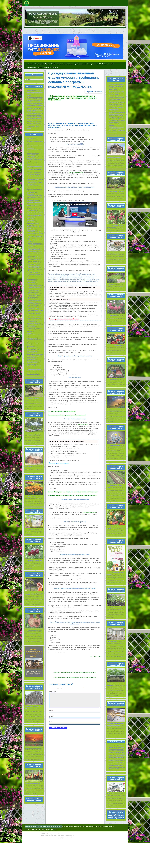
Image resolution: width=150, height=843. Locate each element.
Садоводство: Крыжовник (34, 303)
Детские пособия (31, 357)
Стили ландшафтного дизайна (35, 212)
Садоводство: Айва (33, 292)
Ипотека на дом (69, 64)
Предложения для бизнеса (33, 223)
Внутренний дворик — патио (34, 202)
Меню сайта (30, 218)
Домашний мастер (31, 154)
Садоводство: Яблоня (33, 318)
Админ (99, 656)
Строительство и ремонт (35, 67)
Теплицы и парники (33, 272)
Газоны (28, 140)
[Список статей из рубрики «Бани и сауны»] (34, 459)
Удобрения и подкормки (33, 323)
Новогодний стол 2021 (94, 64)
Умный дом (29, 331)
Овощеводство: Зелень (34, 248)
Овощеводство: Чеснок (34, 269)
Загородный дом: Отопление (34, 169)
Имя (51, 710)
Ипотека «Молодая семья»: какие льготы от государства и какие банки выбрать (73, 492)
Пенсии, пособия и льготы (34, 365)
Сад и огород (30, 225)
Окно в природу (31, 194)
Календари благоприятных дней (35, 185)
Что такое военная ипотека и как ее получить (62, 411)
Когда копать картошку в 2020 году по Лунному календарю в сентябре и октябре (116, 92)
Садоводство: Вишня (33, 295)
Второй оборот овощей (34, 231)
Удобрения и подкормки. (35, 630)
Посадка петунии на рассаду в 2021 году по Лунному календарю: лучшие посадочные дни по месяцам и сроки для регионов (35, 125)
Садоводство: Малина (33, 305)
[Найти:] (34, 79)
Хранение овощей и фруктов (35, 275)
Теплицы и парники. (33, 434)
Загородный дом (31, 158)
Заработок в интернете (33, 360)
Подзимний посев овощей (34, 270)
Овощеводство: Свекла (34, 266)
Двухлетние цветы (32, 347)
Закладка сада (32, 284)
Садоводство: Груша (33, 297)
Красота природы (80, 64)
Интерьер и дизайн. (112, 641)
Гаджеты (29, 333)
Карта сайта (47, 67)
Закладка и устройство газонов (35, 141)
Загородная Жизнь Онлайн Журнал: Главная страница (45, 64)
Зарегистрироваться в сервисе (59, 463)
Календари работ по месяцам (34, 189)
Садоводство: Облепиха (34, 306)
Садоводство (30, 280)
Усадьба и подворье (32, 338)
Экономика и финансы (33, 374)
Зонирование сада (32, 210)
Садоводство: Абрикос (33, 290)
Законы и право (31, 359)
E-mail (51, 716)
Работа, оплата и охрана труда (35, 370)
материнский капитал (90, 512)
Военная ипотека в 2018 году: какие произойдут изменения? (67, 415)
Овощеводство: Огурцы (34, 259)
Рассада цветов (31, 352)
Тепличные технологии (34, 274)
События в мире (31, 326)
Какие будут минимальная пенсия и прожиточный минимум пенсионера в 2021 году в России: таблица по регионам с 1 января (117, 765)
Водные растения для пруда (34, 205)
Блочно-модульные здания (35, 176)
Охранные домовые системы (34, 334)
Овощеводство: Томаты (34, 267)
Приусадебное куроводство (34, 339)
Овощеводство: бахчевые (34, 243)
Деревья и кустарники (32, 208)
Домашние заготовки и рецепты (35, 149)
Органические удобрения (34, 324)
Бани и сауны (30, 138)
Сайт (50, 722)
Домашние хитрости (32, 156)
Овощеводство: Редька (34, 262)
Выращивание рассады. (116, 607)
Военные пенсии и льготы (34, 369)
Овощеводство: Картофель (35, 252)
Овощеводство (31, 230)
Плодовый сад (31, 282)
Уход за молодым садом (35, 285)
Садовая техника (31, 279)
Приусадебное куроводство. (33, 783)
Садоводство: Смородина (34, 313)
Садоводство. (114, 315)
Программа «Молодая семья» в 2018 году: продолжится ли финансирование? (72, 495)
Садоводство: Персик (33, 308)
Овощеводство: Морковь (34, 257)
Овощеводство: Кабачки (34, 249)
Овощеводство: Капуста (34, 251)
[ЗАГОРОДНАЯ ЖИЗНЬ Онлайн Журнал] (35, 3)
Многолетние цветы (32, 349)
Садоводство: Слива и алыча (35, 310)
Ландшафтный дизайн (32, 200)
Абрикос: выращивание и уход (117, 112)
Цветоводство (30, 346)
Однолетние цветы (32, 351)
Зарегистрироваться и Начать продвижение (64, 319)
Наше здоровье (31, 220)
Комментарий (53, 691)
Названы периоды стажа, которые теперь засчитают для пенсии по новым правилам (117, 97)
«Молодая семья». (83, 424)
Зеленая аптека (31, 221)
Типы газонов (30, 148)
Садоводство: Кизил (33, 298)
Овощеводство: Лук (33, 256)
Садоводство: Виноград (34, 293)
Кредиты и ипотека (32, 362)
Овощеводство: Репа (33, 264)
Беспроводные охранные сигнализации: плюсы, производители (116, 109)
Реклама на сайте (108, 64)
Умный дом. (110, 793)
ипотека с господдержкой (76, 172)
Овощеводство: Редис (33, 261)
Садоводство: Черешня (34, 316)
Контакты (55, 67)
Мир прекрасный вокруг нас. (33, 748)
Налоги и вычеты (31, 364)
